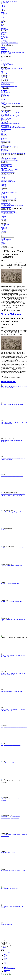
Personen (3, 26)
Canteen (5, 955)
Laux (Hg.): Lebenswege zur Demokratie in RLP (12, 547)
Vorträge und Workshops (6, 180)
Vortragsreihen (4, 168)
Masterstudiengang (5, 119)
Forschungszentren (5, 224)
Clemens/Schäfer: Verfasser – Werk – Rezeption (12, 476)
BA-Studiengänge (5, 87)
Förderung (3, 193)
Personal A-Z (4, 65)
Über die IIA (4, 186)
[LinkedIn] (10, 974)
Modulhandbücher (5, 139)
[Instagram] (8, 974)
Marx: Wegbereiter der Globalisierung (9, 888)
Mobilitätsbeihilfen (5, 150)
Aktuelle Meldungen (11, 314)
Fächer (2, 242)
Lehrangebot (4, 138)
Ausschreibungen (5, 51)
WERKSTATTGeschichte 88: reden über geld (11, 601)
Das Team (3, 47)
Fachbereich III (4, 240)
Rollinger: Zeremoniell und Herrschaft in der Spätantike (14, 727)
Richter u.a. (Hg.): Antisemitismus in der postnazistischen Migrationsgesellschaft (10, 817)
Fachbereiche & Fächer (6, 239)
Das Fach (3, 14)
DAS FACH (4, 32)
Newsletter (3, 185)
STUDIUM (3, 34)
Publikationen (4, 176)
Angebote (3, 145)
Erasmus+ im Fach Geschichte (8, 211)
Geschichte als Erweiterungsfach (8, 199)
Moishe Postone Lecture (6, 165)
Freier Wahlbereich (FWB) (7, 204)
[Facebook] (2, 974)
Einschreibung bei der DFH (7, 137)
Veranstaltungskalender (6, 164)
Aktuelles (3, 6)
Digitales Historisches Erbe (7, 44)
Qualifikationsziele (5, 111)
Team (2, 57)
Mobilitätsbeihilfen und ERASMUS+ (9, 146)
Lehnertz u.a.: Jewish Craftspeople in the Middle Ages (13, 404)
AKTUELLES (4, 37)
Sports (5, 958)
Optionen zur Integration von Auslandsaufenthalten (13, 117)
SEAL (2, 22)
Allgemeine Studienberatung (7, 82)
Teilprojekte (3, 28)
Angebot (3, 177)
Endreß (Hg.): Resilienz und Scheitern (10, 583)
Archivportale (4, 228)
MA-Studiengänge (5, 95)
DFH (2, 133)
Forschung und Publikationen (7, 172)
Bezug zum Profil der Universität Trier (10, 115)
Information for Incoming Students (9, 213)
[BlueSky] (4, 974)
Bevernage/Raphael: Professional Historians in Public (13, 870)
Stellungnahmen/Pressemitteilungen (9, 158)
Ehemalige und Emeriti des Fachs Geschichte (11, 68)
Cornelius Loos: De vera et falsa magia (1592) (11, 691)
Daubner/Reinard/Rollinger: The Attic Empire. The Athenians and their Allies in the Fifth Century (13, 494)
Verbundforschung (5, 225)
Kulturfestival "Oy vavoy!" (7, 170)
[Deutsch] (3, 231)
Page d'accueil (4, 5)
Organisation (4, 90)
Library (5, 954)
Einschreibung (4, 134)
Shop (5, 959)
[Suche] (1, 235)
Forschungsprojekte (5, 174)
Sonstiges (3, 94)
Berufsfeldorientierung (6, 118)
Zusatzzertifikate (4, 215)
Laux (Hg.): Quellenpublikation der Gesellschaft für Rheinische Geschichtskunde (13, 674)
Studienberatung (4, 79)
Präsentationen (4, 49)
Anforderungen (4, 143)
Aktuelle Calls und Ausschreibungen (9, 160)
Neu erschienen (8, 381)
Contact (2, 949)
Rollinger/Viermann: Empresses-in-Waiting (11, 745)
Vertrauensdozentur (5, 84)
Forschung (3, 48)
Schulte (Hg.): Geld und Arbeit (8, 763)
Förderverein (4, 197)
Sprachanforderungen (6, 141)
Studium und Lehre (5, 73)
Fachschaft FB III (5, 69)
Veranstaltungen (4, 161)
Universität (3, 238)
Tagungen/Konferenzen (6, 166)
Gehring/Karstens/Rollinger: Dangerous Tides (11, 512)
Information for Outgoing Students (9, 212)
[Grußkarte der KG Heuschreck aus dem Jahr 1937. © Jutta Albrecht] (11, 282)
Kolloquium (3, 184)
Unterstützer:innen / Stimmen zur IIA (9, 192)
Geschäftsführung (5, 63)
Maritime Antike (4, 29)
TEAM (2, 33)
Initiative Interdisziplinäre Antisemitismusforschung (13, 153)
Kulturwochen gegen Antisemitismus (9, 169)
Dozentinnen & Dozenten (7, 64)
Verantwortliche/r (5, 151)
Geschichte (3, 243)
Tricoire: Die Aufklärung (6, 924)
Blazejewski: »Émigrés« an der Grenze (10, 529)
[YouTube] (6, 974)
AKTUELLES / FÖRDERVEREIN (9, 43)
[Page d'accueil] (5, 2)
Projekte (2, 60)
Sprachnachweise (5, 83)
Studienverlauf (4, 130)
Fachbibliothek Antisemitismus (8, 181)
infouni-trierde (4, 947)
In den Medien (4, 196)
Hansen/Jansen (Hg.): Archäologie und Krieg (11, 565)
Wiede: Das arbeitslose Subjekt (8, 852)
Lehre (2, 59)
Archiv (2, 12)
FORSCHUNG (4, 36)
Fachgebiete (3, 20)
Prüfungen (3, 91)
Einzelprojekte (4, 227)
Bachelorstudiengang (6, 108)
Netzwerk (3, 190)
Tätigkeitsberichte (5, 195)
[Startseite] (9, 1)
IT (4, 956)
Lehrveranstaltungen (5, 92)
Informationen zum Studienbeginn (9, 86)
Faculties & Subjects (8, 952)
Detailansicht (4, 13)
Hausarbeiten (4, 216)
